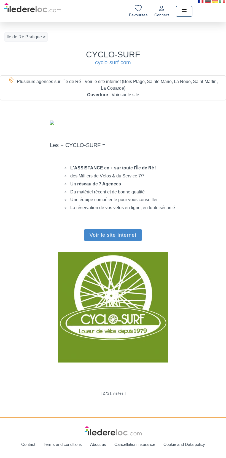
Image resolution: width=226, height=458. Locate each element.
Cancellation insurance (134, 444)
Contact (28, 444)
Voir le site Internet (113, 235)
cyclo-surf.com (113, 62)
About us (98, 444)
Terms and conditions (63, 444)
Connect (161, 15)
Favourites (138, 15)
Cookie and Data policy (184, 444)
